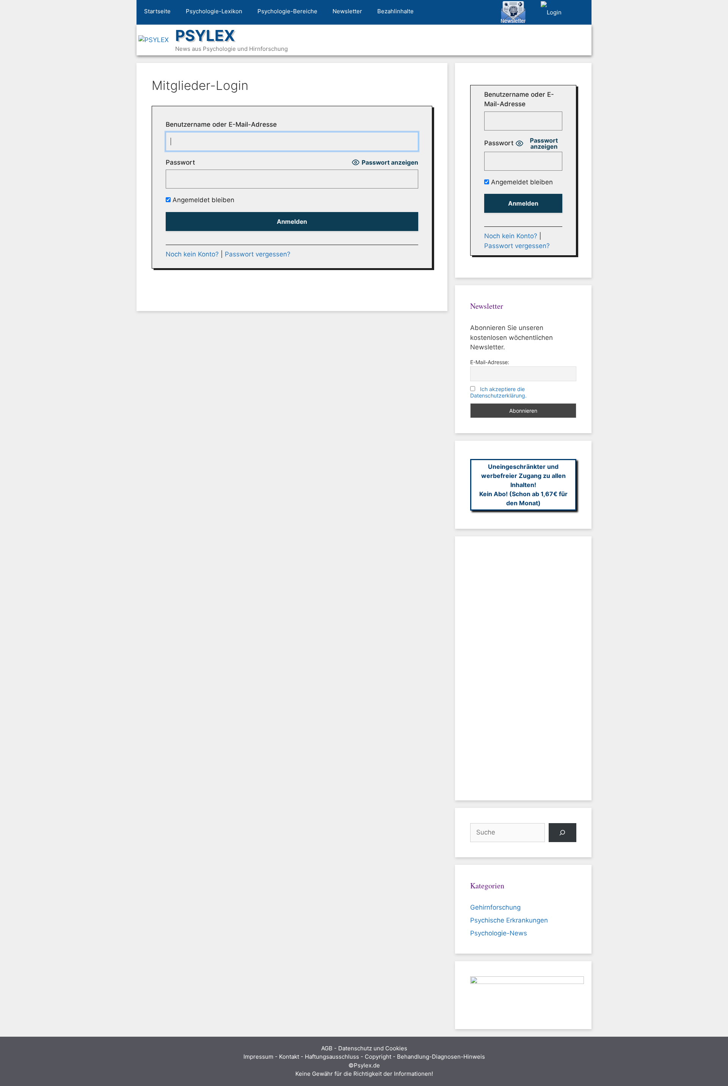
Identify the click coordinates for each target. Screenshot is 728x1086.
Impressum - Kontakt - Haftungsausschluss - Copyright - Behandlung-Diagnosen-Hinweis (364, 1056)
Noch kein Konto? (192, 254)
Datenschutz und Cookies (372, 1048)
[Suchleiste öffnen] (580, 12)
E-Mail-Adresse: (489, 362)
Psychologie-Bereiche (287, 11)
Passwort (180, 162)
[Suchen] (562, 832)
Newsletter (347, 11)
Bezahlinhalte (395, 11)
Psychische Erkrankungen (509, 920)
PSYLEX (205, 35)
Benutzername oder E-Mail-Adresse (221, 124)
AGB (327, 1048)
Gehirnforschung (495, 907)
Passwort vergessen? (257, 254)
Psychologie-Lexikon (214, 11)
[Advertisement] (523, 668)
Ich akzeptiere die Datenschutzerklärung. (498, 392)
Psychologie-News (498, 933)
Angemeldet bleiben (202, 200)
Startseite (157, 11)
